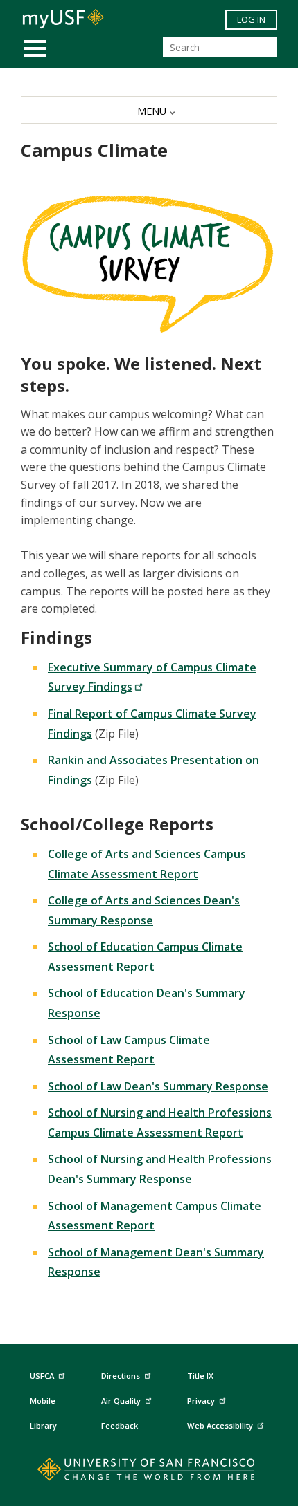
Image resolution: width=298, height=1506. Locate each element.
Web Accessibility (220, 1425)
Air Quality (121, 1400)
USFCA (42, 1375)
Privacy (201, 1400)
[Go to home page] (149, 1472)
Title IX (200, 1375)
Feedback (119, 1425)
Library (43, 1425)
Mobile (42, 1400)
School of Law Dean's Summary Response (158, 1086)
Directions (120, 1375)
